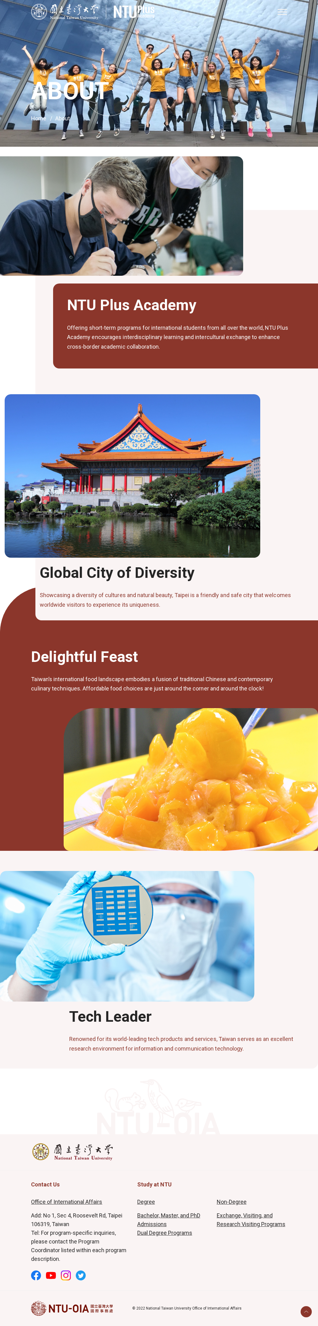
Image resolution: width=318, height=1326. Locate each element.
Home (38, 118)
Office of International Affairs (66, 1202)
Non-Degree (232, 1202)
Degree (146, 1202)
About (62, 118)
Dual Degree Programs (164, 1233)
